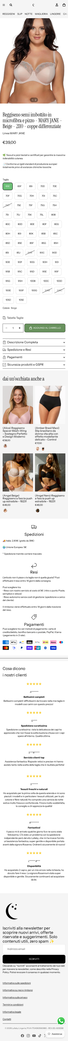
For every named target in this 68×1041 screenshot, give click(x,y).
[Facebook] (22, 1036)
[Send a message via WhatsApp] (61, 1021)
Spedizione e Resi (19, 350)
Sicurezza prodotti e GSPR (25, 364)
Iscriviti (34, 959)
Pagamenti (14, 357)
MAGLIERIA (41, 13)
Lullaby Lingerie (19, 1028)
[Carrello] (64, 5)
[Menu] (4, 5)
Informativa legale (12, 1011)
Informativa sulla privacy (15, 997)
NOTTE (29, 13)
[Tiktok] (40, 1036)
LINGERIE (55, 13)
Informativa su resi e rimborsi (18, 990)
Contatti (7, 1019)
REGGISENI (8, 13)
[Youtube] (34, 1036)
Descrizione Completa (22, 342)
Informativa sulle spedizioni (17, 983)
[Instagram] (28, 1036)
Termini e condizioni (13, 1004)
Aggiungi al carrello (47, 327)
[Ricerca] (11, 5)
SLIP (19, 13)
